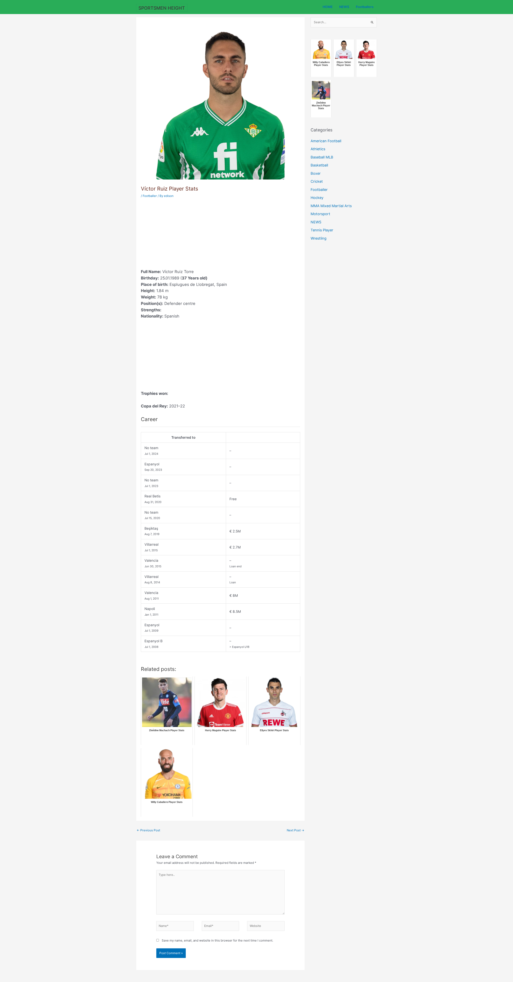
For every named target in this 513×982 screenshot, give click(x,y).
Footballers (365, 7)
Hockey (317, 198)
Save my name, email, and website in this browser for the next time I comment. (217, 940)
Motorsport (320, 214)
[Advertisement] (174, 232)
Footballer (150, 196)
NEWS (344, 7)
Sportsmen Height (161, 8)
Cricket (317, 181)
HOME (328, 7)
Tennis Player (322, 230)
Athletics (318, 149)
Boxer (316, 173)
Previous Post (148, 830)
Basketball (319, 165)
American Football (326, 141)
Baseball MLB (322, 157)
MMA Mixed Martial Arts (331, 206)
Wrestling (318, 238)
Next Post (295, 830)
